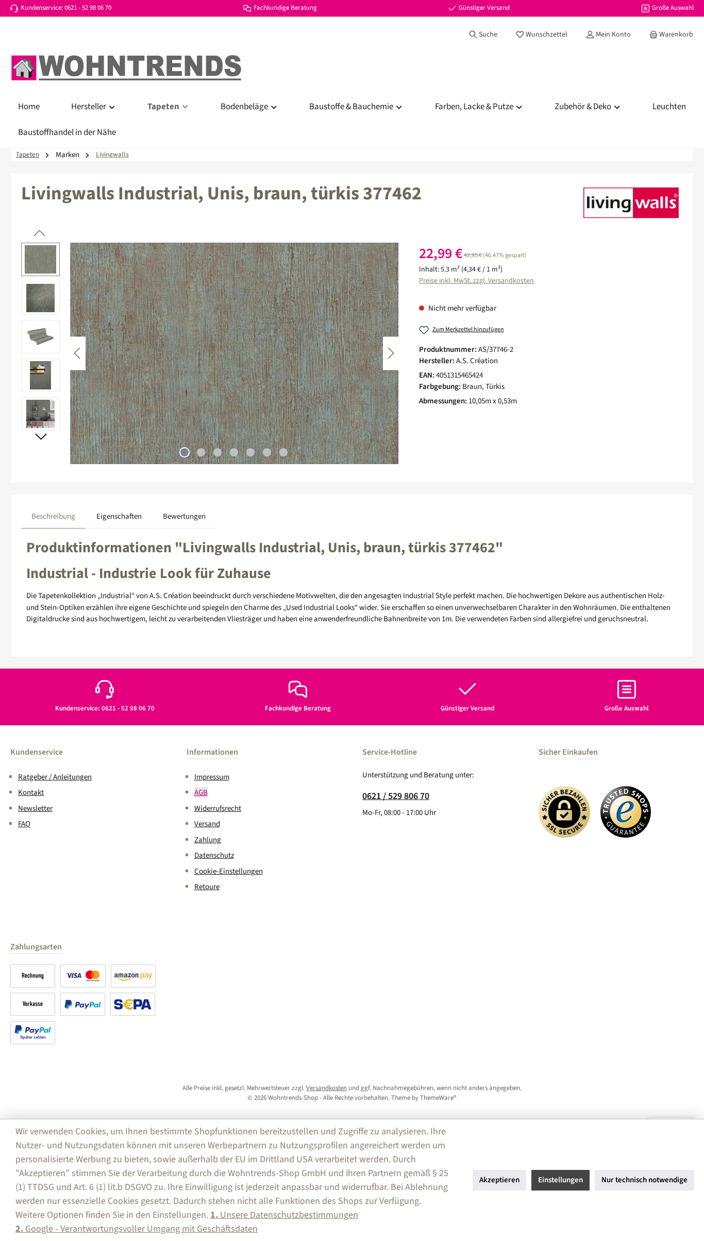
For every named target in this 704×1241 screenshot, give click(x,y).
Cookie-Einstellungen (228, 871)
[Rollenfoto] (234, 353)
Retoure (207, 886)
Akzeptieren (499, 1180)
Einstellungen (560, 1180)
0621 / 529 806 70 (395, 796)
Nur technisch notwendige (644, 1180)
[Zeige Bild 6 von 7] (267, 452)
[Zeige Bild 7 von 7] (283, 452)
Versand (207, 824)
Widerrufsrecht (217, 808)
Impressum (211, 777)
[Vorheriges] (78, 353)
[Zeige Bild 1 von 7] (184, 452)
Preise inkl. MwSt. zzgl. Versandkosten (476, 281)
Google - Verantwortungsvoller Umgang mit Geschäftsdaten (136, 1228)
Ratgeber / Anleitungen (55, 777)
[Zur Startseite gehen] (126, 68)
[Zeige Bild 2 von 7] (201, 452)
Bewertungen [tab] (184, 516)
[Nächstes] (390, 353)
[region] (210, 353)
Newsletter (35, 808)
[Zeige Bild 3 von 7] (217, 452)
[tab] (53, 516)
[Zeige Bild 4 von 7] (234, 452)
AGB (201, 792)
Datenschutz (214, 855)
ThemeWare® (438, 1097)
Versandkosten (326, 1088)
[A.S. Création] (631, 202)
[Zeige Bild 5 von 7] (250, 452)
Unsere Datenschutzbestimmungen (284, 1215)
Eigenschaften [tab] (119, 516)
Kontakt (31, 792)
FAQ (24, 824)
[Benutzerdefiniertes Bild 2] (626, 812)
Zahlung (207, 840)
